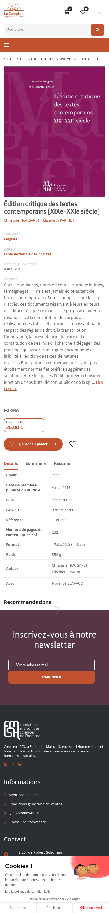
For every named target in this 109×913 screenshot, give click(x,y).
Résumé (62, 463)
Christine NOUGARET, (22, 220)
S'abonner (51, 677)
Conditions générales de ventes (35, 804)
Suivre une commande (28, 822)
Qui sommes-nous (24, 812)
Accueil (9, 59)
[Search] (97, 30)
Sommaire (36, 463)
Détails (11, 463)
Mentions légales (23, 794)
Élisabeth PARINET (58, 220)
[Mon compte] (99, 12)
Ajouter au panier (32, 444)
